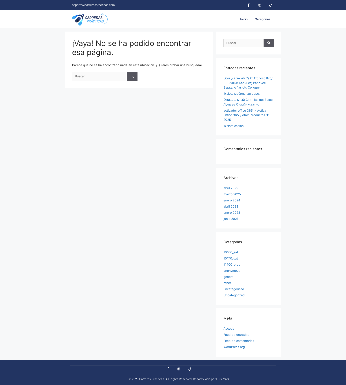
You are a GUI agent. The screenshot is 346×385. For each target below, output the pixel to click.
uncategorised (233, 289)
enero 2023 (231, 212)
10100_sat (230, 252)
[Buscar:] (99, 76)
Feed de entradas (236, 334)
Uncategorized (234, 295)
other (227, 283)
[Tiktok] (270, 5)
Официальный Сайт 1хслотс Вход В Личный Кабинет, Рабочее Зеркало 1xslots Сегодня (248, 82)
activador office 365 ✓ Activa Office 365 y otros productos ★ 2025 (246, 115)
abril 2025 (230, 188)
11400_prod (231, 264)
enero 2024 (231, 200)
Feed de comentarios (238, 341)
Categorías (262, 19)
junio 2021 (230, 219)
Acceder (229, 328)
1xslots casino (233, 126)
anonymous (231, 270)
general (228, 277)
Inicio (244, 19)
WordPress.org (234, 347)
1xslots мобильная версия (242, 93)
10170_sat (230, 258)
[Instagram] (259, 5)
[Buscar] (132, 76)
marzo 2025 (232, 194)
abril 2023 (230, 206)
